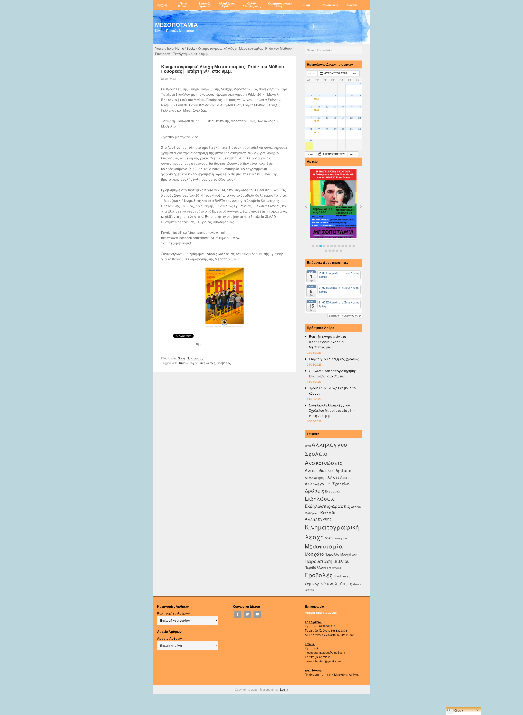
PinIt (199, 344)
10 (311, 106)
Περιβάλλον (315, 567)
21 (343, 117)
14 (343, 106)
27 (335, 129)
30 (359, 129)
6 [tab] (331, 246)
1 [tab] (313, 246)
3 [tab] (320, 246)
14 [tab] (330, 251)
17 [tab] (341, 251)
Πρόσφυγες (342, 576)
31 (311, 140)
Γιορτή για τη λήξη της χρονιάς (334, 359)
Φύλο (357, 584)
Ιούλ (312, 73)
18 (319, 117)
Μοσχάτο (314, 554)
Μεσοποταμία (324, 546)
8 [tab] (339, 246)
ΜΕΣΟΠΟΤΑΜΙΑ (176, 24)
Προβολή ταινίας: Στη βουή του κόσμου (333, 391)
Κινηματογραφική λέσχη (197, 363)
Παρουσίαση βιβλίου (327, 561)
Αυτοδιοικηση (314, 478)
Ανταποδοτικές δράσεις (328, 470)
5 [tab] (328, 246)
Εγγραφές (333, 491)
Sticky (181, 358)
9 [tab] (342, 246)
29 (351, 129)
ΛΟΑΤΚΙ (329, 538)
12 (327, 106)
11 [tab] (350, 246)
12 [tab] (353, 246)
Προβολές (224, 363)
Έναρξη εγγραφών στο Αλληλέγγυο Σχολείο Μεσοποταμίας (327, 341)
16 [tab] (337, 251)
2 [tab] (317, 246)
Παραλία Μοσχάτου (341, 554)
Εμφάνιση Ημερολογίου (344, 315)
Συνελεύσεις (338, 583)
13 (335, 106)
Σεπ (353, 73)
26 (327, 129)
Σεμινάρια (314, 583)
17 (311, 117)
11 (319, 106)
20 (335, 117)
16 (359, 106)
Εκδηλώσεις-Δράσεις (327, 506)
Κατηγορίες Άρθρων (173, 613)
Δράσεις (314, 490)
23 (359, 117)
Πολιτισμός (195, 358)
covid (308, 445)
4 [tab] (324, 246)
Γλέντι (331, 477)
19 (327, 117)
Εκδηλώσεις (320, 498)
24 (311, 129)
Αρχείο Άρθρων (169, 638)
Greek (458, 710)
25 (319, 129)
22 (351, 117)
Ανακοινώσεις (324, 463)
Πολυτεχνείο (333, 567)
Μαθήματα (341, 538)
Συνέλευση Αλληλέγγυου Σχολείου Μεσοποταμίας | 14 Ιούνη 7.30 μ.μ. (332, 410)
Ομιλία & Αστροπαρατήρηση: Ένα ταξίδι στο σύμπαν (332, 373)
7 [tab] (335, 246)
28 (343, 129)
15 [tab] (333, 251)
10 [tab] (346, 246)
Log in (284, 689)
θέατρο (309, 589)
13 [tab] (326, 251)
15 (351, 106)
